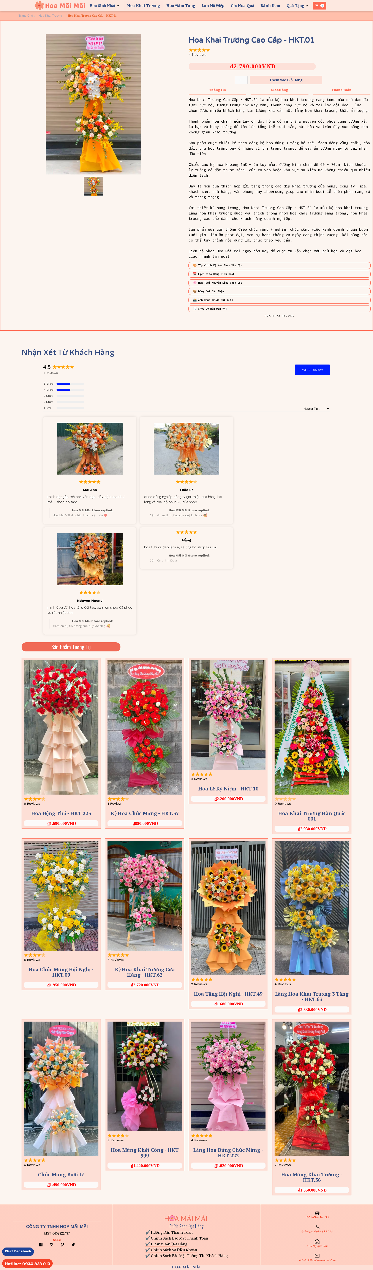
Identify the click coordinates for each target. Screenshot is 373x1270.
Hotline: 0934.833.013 (27, 1263)
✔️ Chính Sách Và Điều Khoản (171, 1249)
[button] (105, 5)
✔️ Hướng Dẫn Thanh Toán (169, 1232)
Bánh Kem (270, 5)
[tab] (217, 90)
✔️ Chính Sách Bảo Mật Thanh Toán (176, 1238)
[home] (60, 5)
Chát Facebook (18, 1251)
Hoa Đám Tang (180, 5)
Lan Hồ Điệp (213, 5)
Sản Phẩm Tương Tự (71, 647)
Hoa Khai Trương (143, 5)
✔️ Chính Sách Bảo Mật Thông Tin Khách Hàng (186, 1255)
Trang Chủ (26, 15)
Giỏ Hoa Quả (242, 5)
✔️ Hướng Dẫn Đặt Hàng (166, 1243)
